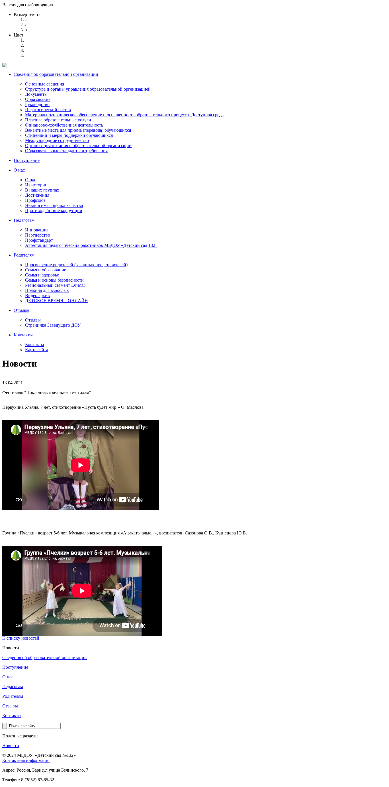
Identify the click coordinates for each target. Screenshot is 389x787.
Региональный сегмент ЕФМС (55, 285)
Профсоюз (35, 200)
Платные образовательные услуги (58, 119)
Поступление (27, 160)
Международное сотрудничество (57, 140)
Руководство (37, 104)
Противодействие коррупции (53, 210)
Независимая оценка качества (54, 205)
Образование (37, 99)
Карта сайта (36, 349)
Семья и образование (45, 269)
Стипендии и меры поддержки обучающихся (69, 135)
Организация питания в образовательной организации (78, 145)
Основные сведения (44, 84)
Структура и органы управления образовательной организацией (88, 89)
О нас (19, 170)
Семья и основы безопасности (54, 280)
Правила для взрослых (47, 290)
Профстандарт (39, 240)
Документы (36, 94)
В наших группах (42, 190)
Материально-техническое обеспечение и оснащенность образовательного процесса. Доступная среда (124, 114)
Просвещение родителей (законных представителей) (76, 264)
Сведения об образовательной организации (56, 74)
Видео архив (37, 295)
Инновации (36, 229)
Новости (10, 745)
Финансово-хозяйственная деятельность (64, 125)
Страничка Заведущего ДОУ (53, 325)
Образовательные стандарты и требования (66, 150)
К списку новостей (20, 638)
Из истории (36, 184)
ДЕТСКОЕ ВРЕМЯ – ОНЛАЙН (56, 300)
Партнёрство (37, 235)
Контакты (23, 334)
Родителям (24, 255)
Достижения (37, 195)
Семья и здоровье (42, 274)
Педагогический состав (48, 109)
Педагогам (24, 220)
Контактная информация (26, 760)
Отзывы (21, 310)
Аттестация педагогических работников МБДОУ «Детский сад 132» (91, 245)
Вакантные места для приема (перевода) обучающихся (78, 130)
